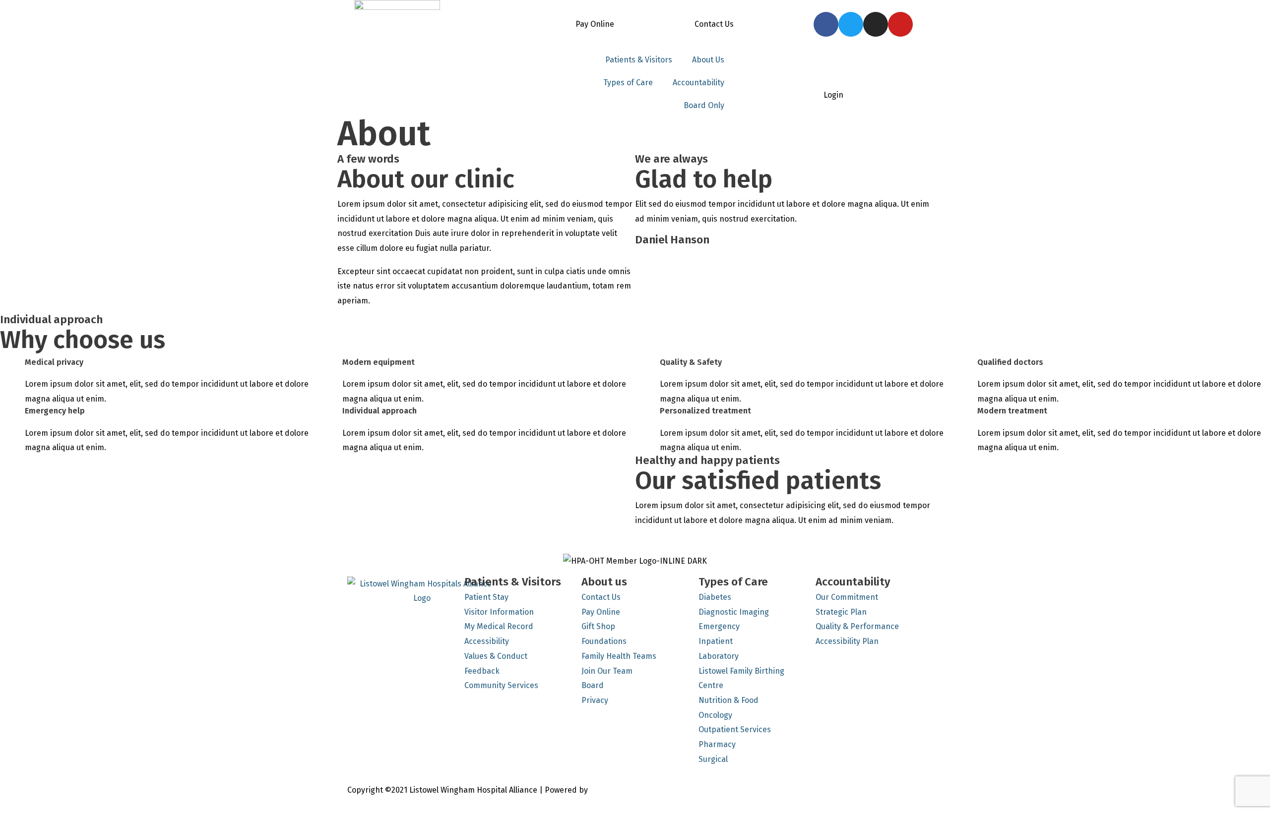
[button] (342, 541)
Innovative (609, 790)
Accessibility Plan (847, 641)
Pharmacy (717, 744)
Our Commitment (847, 597)
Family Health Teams (618, 656)
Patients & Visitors (638, 59)
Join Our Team (607, 671)
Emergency (719, 626)
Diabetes (714, 597)
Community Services (501, 685)
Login (833, 95)
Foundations (604, 641)
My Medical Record (498, 626)
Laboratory (718, 656)
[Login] (833, 75)
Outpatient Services (734, 729)
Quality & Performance (857, 626)
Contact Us (714, 24)
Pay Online (594, 24)
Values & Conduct (495, 656)
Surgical (713, 759)
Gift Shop (598, 626)
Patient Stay (486, 597)
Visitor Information (499, 612)
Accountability (698, 82)
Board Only (704, 105)
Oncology (715, 715)
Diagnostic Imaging (733, 612)
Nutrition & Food (728, 700)
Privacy (594, 700)
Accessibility (486, 641)
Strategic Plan (841, 612)
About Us (708, 59)
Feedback (482, 671)
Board (592, 685)
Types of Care (628, 82)
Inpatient (715, 641)
